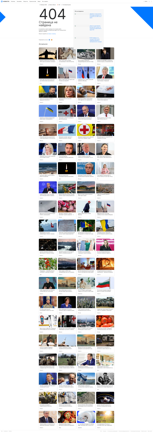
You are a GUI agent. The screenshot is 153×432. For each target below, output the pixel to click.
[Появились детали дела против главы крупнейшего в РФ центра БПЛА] (48, 133)
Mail (2, 431)
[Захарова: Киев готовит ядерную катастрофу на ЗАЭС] (48, 152)
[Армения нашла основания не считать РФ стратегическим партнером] (86, 114)
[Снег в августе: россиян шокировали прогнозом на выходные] (86, 305)
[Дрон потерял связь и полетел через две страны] (86, 190)
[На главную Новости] (6, 1)
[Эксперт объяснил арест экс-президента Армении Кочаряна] (67, 382)
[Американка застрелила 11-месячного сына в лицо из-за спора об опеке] (105, 343)
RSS (101, 431)
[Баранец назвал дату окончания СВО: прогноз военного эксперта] (48, 56)
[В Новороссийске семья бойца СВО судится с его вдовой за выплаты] (86, 95)
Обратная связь (144, 431)
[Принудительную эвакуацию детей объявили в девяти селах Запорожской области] (105, 229)
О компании (6, 431)
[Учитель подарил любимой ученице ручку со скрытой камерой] (48, 343)
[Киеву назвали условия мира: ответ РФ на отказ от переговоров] (105, 114)
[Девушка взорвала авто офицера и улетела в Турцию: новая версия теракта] (86, 133)
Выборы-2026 (44, 4)
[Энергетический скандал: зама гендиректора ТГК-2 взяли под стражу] (48, 362)
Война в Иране (52, 4)
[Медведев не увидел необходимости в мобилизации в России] (86, 362)
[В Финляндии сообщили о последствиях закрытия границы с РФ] (86, 382)
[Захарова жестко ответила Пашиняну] (67, 95)
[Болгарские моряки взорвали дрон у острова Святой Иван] (105, 286)
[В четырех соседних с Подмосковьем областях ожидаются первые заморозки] (48, 401)
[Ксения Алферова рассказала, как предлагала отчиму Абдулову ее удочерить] (105, 382)
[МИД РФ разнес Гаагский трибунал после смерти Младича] (105, 209)
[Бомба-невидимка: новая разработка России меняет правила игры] (67, 343)
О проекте (104, 431)
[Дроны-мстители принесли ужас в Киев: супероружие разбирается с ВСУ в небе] (48, 209)
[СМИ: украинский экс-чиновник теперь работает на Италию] (48, 286)
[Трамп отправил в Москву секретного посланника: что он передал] (86, 152)
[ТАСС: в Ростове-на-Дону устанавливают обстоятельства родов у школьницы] (67, 56)
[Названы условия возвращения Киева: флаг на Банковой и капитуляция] (48, 114)
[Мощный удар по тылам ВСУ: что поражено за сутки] (105, 133)
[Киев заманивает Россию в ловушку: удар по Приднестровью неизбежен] (67, 305)
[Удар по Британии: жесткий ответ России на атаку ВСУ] (67, 75)
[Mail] (2, 1)
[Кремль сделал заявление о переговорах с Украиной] (105, 75)
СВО (59, 4)
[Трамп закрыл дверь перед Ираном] (86, 209)
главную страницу (52, 33)
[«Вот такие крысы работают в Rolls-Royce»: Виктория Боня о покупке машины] (105, 152)
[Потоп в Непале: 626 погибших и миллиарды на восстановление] (86, 401)
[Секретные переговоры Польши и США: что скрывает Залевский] (105, 305)
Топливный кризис (67, 4)
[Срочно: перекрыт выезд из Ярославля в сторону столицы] (48, 248)
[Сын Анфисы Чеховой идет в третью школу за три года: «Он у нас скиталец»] (105, 171)
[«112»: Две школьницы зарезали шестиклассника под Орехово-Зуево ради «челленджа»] (48, 75)
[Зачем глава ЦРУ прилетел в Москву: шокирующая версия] (105, 401)
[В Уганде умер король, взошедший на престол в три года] (48, 305)
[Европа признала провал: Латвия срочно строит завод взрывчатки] (67, 190)
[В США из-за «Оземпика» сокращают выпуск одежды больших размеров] (86, 248)
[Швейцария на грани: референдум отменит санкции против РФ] (48, 229)
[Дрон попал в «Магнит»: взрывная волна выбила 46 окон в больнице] (48, 324)
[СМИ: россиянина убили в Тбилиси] (105, 190)
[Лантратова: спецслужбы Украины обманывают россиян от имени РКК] (67, 324)
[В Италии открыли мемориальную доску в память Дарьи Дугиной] (67, 229)
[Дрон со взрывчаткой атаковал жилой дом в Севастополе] (86, 324)
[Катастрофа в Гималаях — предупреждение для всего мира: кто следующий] (86, 56)
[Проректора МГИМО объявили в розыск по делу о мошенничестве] (105, 56)
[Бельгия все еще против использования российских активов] (67, 401)
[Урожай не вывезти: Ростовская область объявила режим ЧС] (67, 248)
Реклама (10, 431)
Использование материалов (135, 431)
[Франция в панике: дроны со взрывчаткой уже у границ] (67, 133)
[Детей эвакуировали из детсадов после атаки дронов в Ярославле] (86, 267)
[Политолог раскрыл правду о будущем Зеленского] (48, 95)
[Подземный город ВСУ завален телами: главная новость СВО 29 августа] (67, 362)
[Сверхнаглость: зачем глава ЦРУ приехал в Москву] (86, 75)
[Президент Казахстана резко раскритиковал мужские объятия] (86, 171)
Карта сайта (150, 431)
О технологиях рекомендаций (112, 431)
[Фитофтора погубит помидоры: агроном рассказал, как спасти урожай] (105, 324)
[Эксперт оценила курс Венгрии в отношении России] (48, 382)
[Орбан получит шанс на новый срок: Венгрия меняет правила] (48, 190)
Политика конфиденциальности (124, 431)
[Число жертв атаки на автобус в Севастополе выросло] (105, 95)
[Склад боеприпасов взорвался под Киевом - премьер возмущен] (105, 267)
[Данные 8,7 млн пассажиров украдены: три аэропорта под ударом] (86, 343)
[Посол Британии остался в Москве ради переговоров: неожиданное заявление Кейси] (67, 286)
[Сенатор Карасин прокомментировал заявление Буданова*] (67, 152)
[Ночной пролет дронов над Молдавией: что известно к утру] (86, 229)
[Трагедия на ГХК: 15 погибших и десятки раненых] (67, 114)
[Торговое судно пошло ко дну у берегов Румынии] (48, 171)
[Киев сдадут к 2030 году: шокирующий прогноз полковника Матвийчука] (67, 267)
